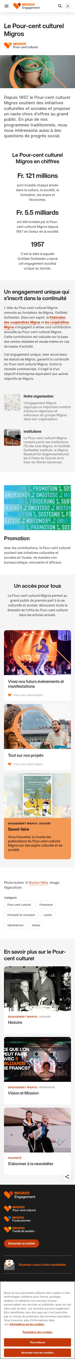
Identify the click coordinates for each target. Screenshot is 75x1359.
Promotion (46, 905)
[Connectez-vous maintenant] (68, 6)
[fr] (26, 6)
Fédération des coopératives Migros (34, 320)
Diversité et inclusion (21, 915)
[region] (37, 1320)
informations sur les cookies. (27, 1324)
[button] (6, 6)
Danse (36, 925)
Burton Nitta (38, 882)
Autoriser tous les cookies (37, 1353)
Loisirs (47, 915)
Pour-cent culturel (19, 905)
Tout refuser (37, 1342)
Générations (15, 925)
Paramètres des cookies (38, 1332)
